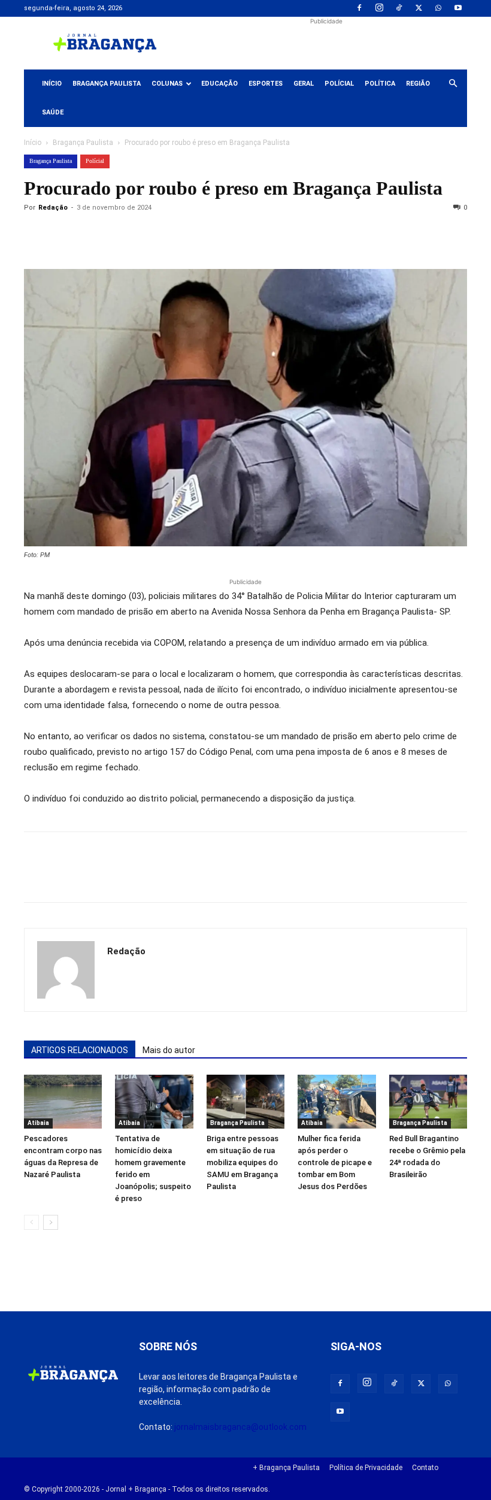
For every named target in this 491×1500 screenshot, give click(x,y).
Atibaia (38, 1123)
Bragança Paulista (106, 83)
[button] (452, 84)
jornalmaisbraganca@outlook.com (240, 1427)
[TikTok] (399, 8)
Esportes (265, 83)
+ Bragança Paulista (286, 1467)
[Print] (174, 235)
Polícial (339, 83)
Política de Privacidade (365, 1467)
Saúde (52, 112)
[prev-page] (31, 1222)
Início (52, 83)
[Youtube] (458, 8)
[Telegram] (201, 235)
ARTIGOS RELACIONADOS (79, 1050)
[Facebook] (359, 8)
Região (418, 83)
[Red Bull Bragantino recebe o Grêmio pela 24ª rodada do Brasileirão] (428, 1102)
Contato (425, 1467)
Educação (219, 83)
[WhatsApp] (438, 8)
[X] (419, 8)
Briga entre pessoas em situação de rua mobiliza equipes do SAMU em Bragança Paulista (242, 1162)
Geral (303, 83)
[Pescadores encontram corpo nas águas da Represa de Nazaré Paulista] (63, 1102)
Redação (53, 207)
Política (380, 83)
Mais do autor (169, 1050)
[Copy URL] (36, 235)
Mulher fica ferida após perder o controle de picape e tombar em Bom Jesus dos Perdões (335, 1162)
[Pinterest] (119, 235)
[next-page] (50, 1222)
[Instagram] (379, 8)
